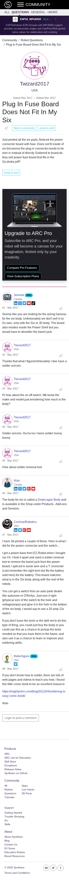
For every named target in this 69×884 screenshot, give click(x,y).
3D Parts (27, 793)
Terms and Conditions (17, 872)
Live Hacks (28, 789)
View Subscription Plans (23, 276)
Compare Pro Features (22, 267)
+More (52, 12)
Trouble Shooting (14, 816)
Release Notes (13, 769)
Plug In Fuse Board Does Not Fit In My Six (33, 44)
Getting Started (13, 812)
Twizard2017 (22, 345)
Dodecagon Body (49, 499)
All (7, 12)
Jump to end (46, 127)
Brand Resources (14, 856)
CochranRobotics (25, 521)
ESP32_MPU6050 (30, 19)
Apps (25, 785)
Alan (17, 480)
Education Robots (14, 852)
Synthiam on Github (15, 773)
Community (9, 40)
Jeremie (19, 295)
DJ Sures (9, 848)
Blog (7, 840)
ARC (7, 753)
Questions (20, 12)
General (38, 12)
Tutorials (9, 797)
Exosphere (10, 765)
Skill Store (10, 761)
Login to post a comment (20, 717)
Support (9, 807)
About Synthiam (13, 836)
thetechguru (22, 656)
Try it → (47, 19)
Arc (6, 820)
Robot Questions (32, 40)
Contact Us (10, 844)
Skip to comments (24, 127)
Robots (8, 789)
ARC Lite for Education (17, 757)
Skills (7, 824)
